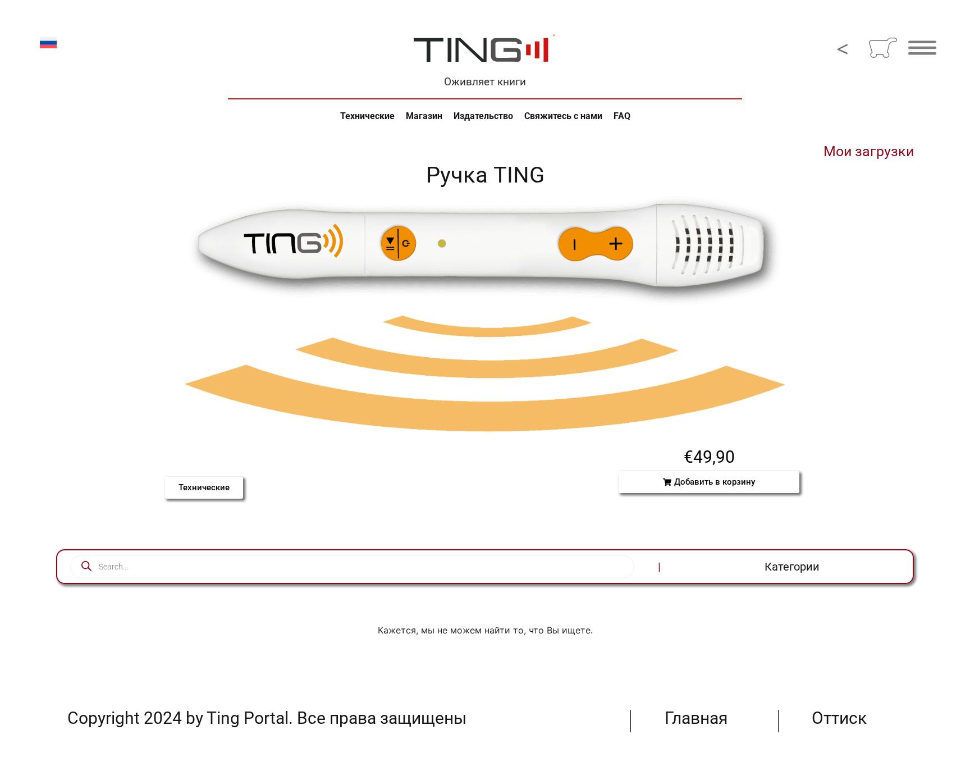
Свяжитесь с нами (563, 116)
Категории (792, 566)
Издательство (483, 116)
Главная (696, 718)
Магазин (424, 116)
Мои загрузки (868, 151)
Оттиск (839, 718)
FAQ (622, 116)
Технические (367, 116)
